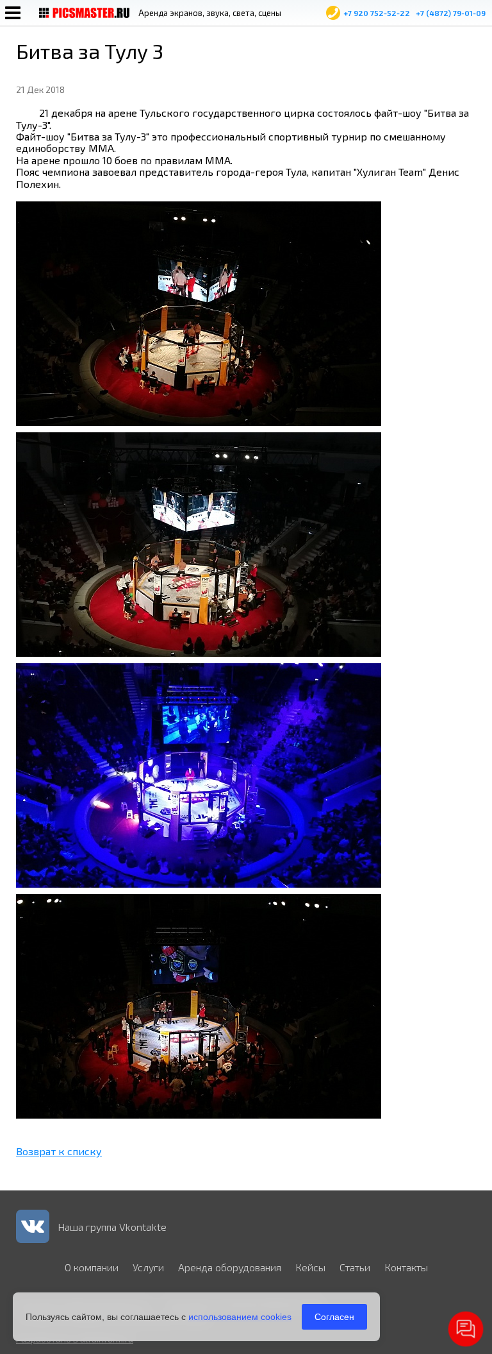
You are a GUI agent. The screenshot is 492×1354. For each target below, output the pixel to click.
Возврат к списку (59, 1151)
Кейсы (310, 1267)
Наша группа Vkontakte (112, 1227)
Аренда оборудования (229, 1267)
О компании (92, 1267)
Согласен (334, 1317)
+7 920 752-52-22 (376, 12)
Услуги (148, 1267)
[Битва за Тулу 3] (198, 422)
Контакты (406, 1267)
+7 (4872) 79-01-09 (451, 12)
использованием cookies (239, 1317)
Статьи (355, 1267)
